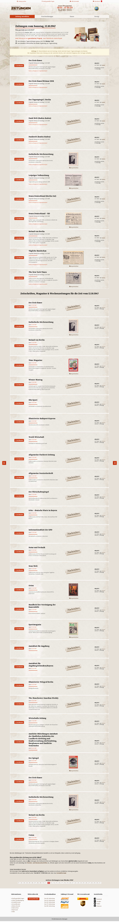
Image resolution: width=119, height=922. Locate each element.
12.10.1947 (34, 305)
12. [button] (48, 883)
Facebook (99, 899)
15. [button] (57, 883)
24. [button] (81, 883)
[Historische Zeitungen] (21, 8)
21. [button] (73, 883)
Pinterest (99, 906)
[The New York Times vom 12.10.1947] (77, 278)
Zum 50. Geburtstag (49, 900)
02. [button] (21, 883)
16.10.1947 (34, 648)
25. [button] (84, 883)
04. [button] (27, 883)
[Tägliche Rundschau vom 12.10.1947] (77, 257)
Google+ (99, 901)
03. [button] (24, 883)
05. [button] (30, 883)
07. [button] (35, 883)
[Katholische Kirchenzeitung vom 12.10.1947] (77, 159)
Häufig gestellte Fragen (18, 898)
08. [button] (38, 883)
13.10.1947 (34, 363)
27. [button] (89, 883)
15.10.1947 (34, 457)
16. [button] (59, 883)
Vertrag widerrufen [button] (33, 898)
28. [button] (92, 883)
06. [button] (32, 883)
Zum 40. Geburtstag (49, 898)
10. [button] (43, 883)
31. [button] (100, 883)
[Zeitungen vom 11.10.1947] (4, 463)
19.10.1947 (34, 780)
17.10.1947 (34, 721)
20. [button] (70, 883)
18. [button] (65, 883)
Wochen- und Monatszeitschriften (37, 863)
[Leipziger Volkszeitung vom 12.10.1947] (77, 180)
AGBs (13, 911)
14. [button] (54, 883)
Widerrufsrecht (16, 906)
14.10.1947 (34, 402)
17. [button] (62, 883)
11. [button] (46, 883)
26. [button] (86, 883)
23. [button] (78, 883)
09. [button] (40, 883)
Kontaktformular (16, 902)
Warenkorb (98, 1)
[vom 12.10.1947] (77, 326)
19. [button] (67, 883)
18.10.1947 (34, 748)
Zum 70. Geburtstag (49, 904)
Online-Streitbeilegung (18, 900)
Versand (103, 65)
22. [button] (75, 883)
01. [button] (19, 883)
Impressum (15, 910)
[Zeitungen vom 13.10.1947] (115, 463)
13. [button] (51, 883)
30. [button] (97, 883)
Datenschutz (15, 908)
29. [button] (94, 883)
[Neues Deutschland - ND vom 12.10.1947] (77, 218)
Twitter (98, 903)
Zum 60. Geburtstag (49, 902)
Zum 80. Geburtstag (49, 906)
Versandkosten (16, 904)
